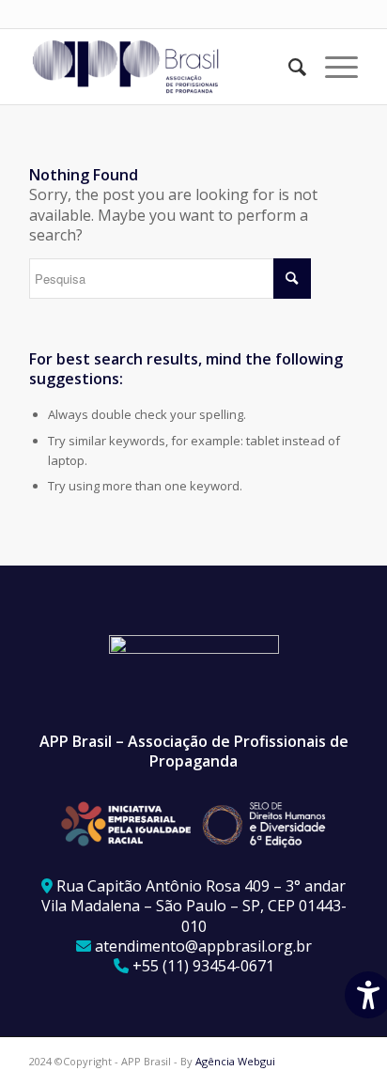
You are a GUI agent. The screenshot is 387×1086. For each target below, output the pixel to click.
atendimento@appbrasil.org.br (203, 946)
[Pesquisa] (288, 66)
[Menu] (332, 66)
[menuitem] (288, 66)
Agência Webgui (235, 1061)
